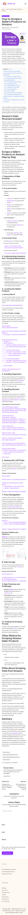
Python (9, 241)
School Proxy (5, 897)
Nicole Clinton (8, 768)
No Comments (7, 29)
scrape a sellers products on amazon (10, 754)
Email (3, 832)
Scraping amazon (6, 759)
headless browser (6, 399)
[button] (7, 776)
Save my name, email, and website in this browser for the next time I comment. (13, 848)
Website (4, 839)
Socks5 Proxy (5, 899)
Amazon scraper (6, 752)
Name (4, 824)
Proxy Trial (4, 890)
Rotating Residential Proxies (9, 869)
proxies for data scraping (13, 506)
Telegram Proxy (6, 892)
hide (10, 69)
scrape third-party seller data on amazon (11, 757)
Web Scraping (5, 16)
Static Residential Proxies (8, 871)
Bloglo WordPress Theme (16, 912)
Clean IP (4, 894)
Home (3, 9)
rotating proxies (16, 733)
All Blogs (4, 888)
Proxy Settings (5, 901)
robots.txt (11, 589)
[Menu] (25, 3)
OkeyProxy (4, 537)
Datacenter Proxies (7, 873)
